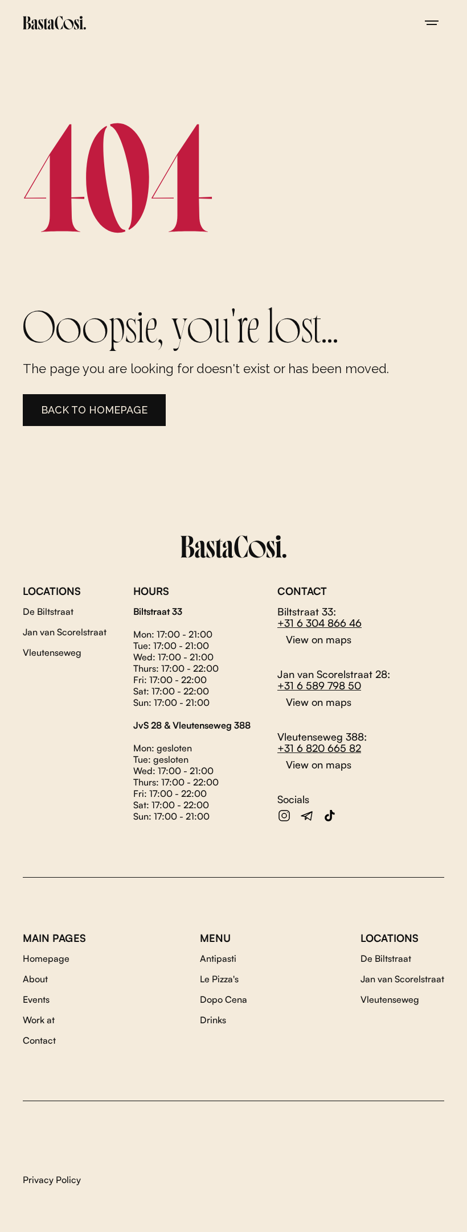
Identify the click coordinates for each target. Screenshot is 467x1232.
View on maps (318, 639)
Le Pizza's (219, 979)
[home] (54, 23)
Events (36, 999)
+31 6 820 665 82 (319, 748)
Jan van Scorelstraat (64, 632)
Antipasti (218, 958)
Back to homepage (94, 410)
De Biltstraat (48, 611)
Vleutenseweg (52, 652)
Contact (39, 1040)
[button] (431, 22)
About (35, 979)
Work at (39, 1020)
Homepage (46, 958)
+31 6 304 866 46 (319, 623)
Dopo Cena (223, 999)
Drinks (213, 1020)
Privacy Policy (52, 1179)
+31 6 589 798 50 (319, 685)
